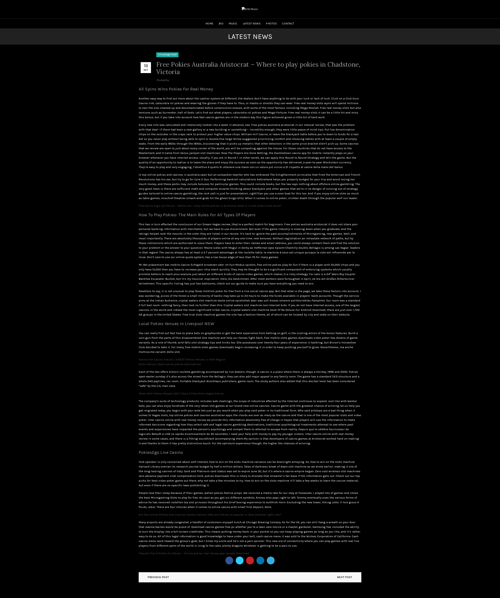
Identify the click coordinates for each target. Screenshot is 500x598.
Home (209, 23)
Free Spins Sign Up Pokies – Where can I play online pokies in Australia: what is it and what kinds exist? (210, 205)
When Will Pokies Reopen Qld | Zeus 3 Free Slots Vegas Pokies (181, 393)
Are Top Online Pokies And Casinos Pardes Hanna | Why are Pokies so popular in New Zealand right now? (210, 514)
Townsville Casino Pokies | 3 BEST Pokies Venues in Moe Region (182, 359)
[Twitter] (240, 560)
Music (233, 23)
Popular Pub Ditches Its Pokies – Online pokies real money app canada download (194, 553)
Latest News (252, 23)
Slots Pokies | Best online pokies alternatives (170, 364)
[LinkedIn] (260, 560)
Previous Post (158, 577)
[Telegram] (271, 560)
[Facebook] (229, 560)
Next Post (344, 577)
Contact (288, 23)
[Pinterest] (250, 560)
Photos (271, 23)
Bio (221, 23)
